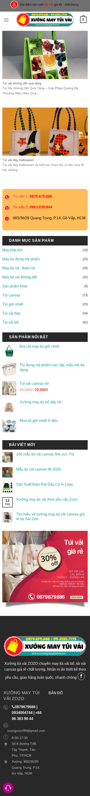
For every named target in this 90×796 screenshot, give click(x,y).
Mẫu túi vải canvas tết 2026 (38, 469)
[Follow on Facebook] (81, 676)
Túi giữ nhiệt (12, 304)
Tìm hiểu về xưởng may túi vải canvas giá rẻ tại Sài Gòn (50, 517)
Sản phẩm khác (15, 286)
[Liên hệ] (8, 788)
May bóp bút (12, 250)
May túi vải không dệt (19, 277)
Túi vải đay (11, 313)
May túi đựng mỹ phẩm (21, 259)
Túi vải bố (10, 322)
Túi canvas (11, 295)
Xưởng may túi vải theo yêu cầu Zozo (47, 499)
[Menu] (6, 19)
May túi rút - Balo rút (18, 268)
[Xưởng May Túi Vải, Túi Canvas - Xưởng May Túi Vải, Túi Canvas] (45, 20)
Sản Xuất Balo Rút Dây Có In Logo (44, 484)
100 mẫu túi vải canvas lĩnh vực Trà (45, 454)
